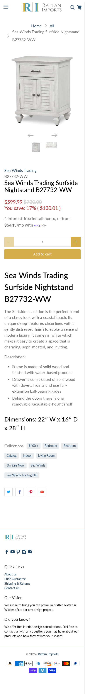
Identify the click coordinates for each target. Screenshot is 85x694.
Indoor (27, 421)
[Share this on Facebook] (19, 457)
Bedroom (51, 411)
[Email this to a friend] (42, 457)
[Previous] (30, 100)
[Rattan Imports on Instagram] (24, 518)
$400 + (33, 411)
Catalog (12, 421)
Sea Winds (38, 431)
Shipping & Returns (17, 549)
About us (10, 540)
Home (36, 26)
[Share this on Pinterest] (31, 457)
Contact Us (11, 553)
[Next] (54, 100)
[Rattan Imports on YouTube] (12, 518)
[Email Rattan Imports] (29, 518)
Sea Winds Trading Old (22, 440)
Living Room (46, 421)
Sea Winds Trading (20, 135)
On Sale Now (15, 431)
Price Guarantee (15, 544)
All (52, 26)
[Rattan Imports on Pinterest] (18, 518)
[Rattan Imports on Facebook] (6, 518)
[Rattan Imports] (42, 7)
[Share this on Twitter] (8, 457)
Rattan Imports (48, 619)
